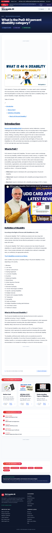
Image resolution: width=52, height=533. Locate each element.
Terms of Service (30, 517)
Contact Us (29, 513)
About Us (29, 511)
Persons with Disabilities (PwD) (13, 128)
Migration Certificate (6, 515)
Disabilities (6, 467)
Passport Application (6, 513)
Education (31, 467)
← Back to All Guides (41, 371)
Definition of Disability (14, 113)
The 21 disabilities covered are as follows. (16, 256)
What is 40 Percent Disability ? (18, 116)
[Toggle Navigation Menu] (49, 9)
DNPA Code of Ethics (31, 521)
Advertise (49, 4)
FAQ (28, 523)
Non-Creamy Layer (5, 519)
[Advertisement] (26, 51)
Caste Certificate (5, 517)
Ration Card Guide (5, 511)
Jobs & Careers (38, 467)
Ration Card (7, 394)
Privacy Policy (30, 515)
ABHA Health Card (5, 521)
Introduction (9, 106)
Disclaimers (29, 519)
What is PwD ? (12, 110)
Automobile (6, 470)
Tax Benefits (23, 467)
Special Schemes (14, 467)
